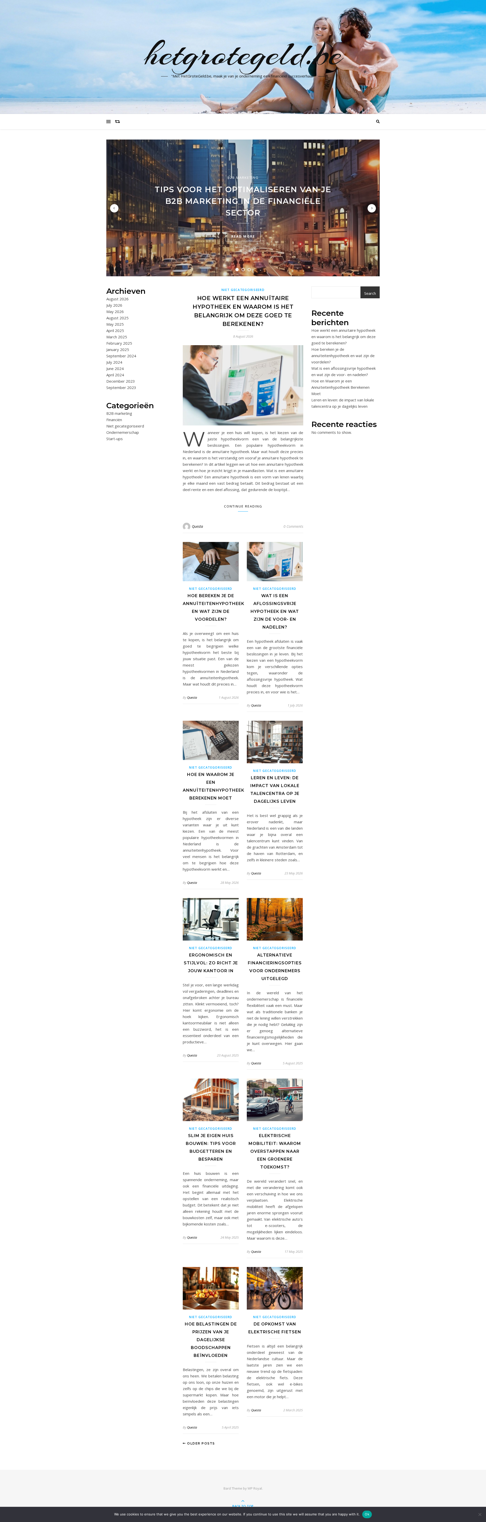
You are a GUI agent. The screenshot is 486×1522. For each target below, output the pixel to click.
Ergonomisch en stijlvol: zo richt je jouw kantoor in (211, 963)
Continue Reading (243, 506)
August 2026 (117, 298)
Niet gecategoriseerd (125, 425)
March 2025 (116, 336)
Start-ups (114, 438)
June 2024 (115, 368)
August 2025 (117, 317)
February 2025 (119, 343)
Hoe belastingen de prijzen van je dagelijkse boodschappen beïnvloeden (211, 1340)
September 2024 (121, 355)
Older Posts (200, 1443)
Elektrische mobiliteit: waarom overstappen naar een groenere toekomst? (275, 1151)
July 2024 (114, 362)
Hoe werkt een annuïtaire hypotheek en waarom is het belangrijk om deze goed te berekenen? (343, 336)
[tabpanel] (243, 208)
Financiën (114, 419)
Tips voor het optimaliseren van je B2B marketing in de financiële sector (243, 201)
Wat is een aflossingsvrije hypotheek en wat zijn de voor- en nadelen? (275, 611)
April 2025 (115, 330)
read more (243, 236)
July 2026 (114, 305)
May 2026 (115, 311)
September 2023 (121, 387)
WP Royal (255, 1488)
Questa (197, 526)
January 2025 (117, 349)
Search (370, 293)
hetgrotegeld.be (243, 54)
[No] (479, 1514)
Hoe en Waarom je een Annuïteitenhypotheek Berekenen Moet (340, 387)
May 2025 (115, 324)
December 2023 (120, 381)
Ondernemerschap (122, 432)
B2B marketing (243, 177)
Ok (367, 1514)
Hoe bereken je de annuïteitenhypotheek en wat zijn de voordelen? (343, 355)
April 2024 (115, 374)
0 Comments (293, 526)
